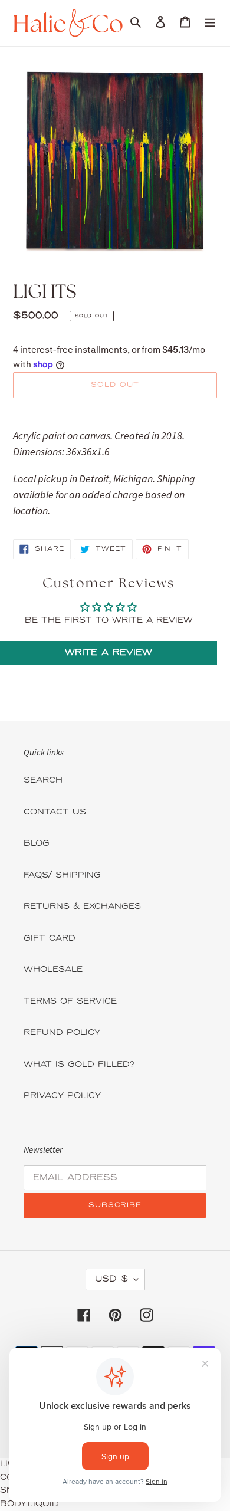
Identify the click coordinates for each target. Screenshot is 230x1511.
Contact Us (55, 812)
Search (43, 781)
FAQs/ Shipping (62, 876)
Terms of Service (70, 1002)
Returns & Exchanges (82, 907)
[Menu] (210, 23)
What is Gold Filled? (79, 1065)
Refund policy (62, 1033)
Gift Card (49, 939)
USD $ (111, 1279)
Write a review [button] (108, 653)
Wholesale (53, 970)
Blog (37, 844)
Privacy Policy (62, 1096)
